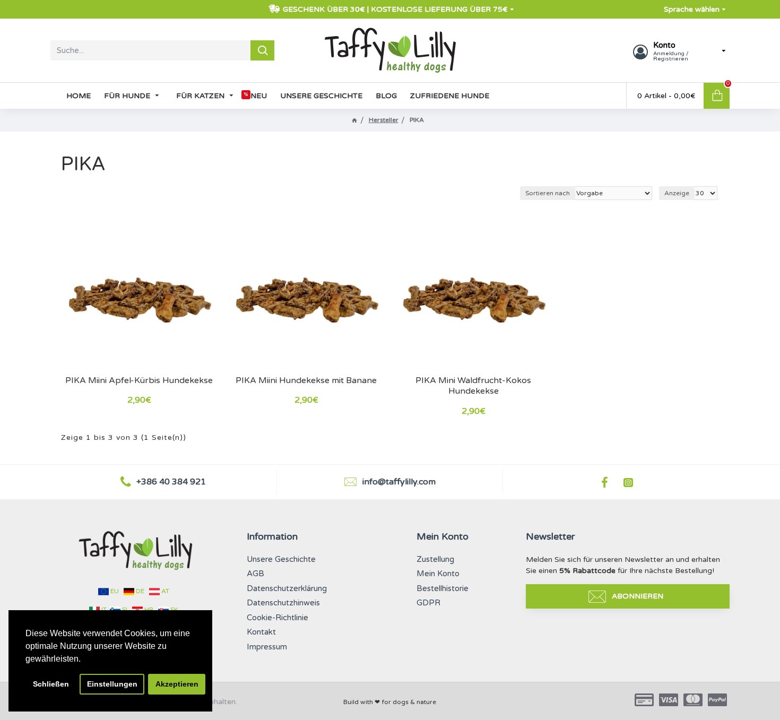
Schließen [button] (51, 684)
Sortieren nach (547, 193)
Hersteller (383, 120)
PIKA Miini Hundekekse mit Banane (306, 380)
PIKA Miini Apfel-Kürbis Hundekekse (139, 380)
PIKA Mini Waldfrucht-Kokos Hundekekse (473, 386)
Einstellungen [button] (112, 684)
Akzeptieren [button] (176, 684)
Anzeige (676, 193)
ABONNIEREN (637, 596)
